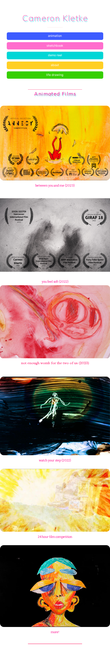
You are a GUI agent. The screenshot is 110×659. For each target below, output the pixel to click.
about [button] (55, 65)
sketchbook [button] (55, 45)
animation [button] (55, 36)
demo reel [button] (55, 55)
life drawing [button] (54, 75)
